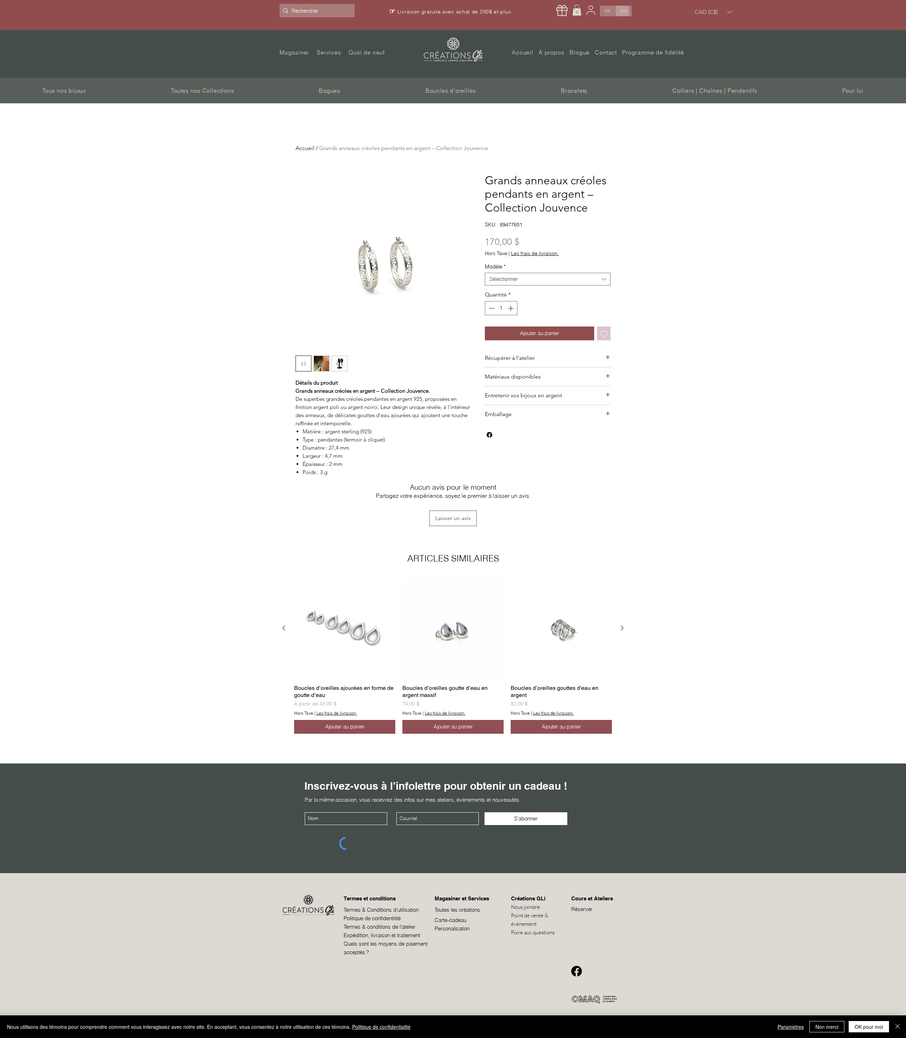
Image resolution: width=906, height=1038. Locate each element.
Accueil (305, 148)
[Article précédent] (284, 628)
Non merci (826, 1026)
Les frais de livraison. (535, 253)
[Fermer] (897, 1026)
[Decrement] (491, 308)
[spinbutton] (501, 308)
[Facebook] (576, 971)
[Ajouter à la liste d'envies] (604, 333)
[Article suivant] (622, 628)
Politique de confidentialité (381, 1026)
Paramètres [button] (791, 1026)
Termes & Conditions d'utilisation (381, 909)
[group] (453, 655)
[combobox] (547, 279)
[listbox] (713, 11)
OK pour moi (869, 1026)
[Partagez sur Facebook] (489, 435)
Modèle (495, 267)
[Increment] (511, 308)
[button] (576, 10)
